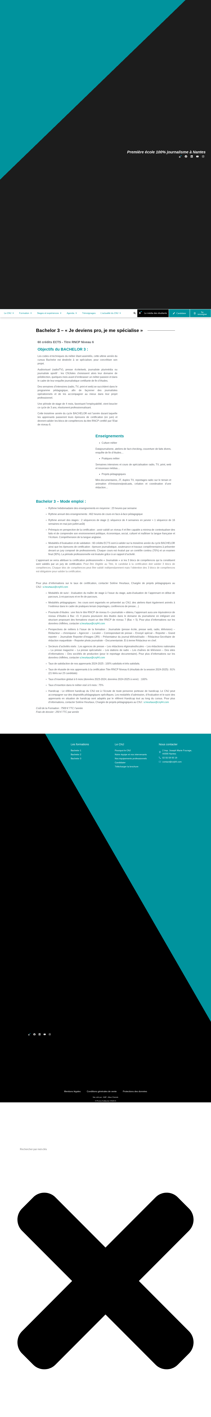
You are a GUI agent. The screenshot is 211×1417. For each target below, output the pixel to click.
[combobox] (105, 1149)
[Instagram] (203, 156)
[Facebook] (186, 156)
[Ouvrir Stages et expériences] (61, 313)
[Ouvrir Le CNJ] (13, 313)
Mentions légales (72, 1091)
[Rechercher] (19, 1413)
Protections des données (135, 1091)
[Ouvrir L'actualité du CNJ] (120, 313)
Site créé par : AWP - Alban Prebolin (105, 1097)
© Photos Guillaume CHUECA (105, 1101)
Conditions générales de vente (102, 1091)
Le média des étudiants (155, 313)
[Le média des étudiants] (140, 312)
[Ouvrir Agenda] (76, 313)
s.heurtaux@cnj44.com (55, 587)
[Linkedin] (191, 156)
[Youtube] (197, 156)
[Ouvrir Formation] (31, 313)
